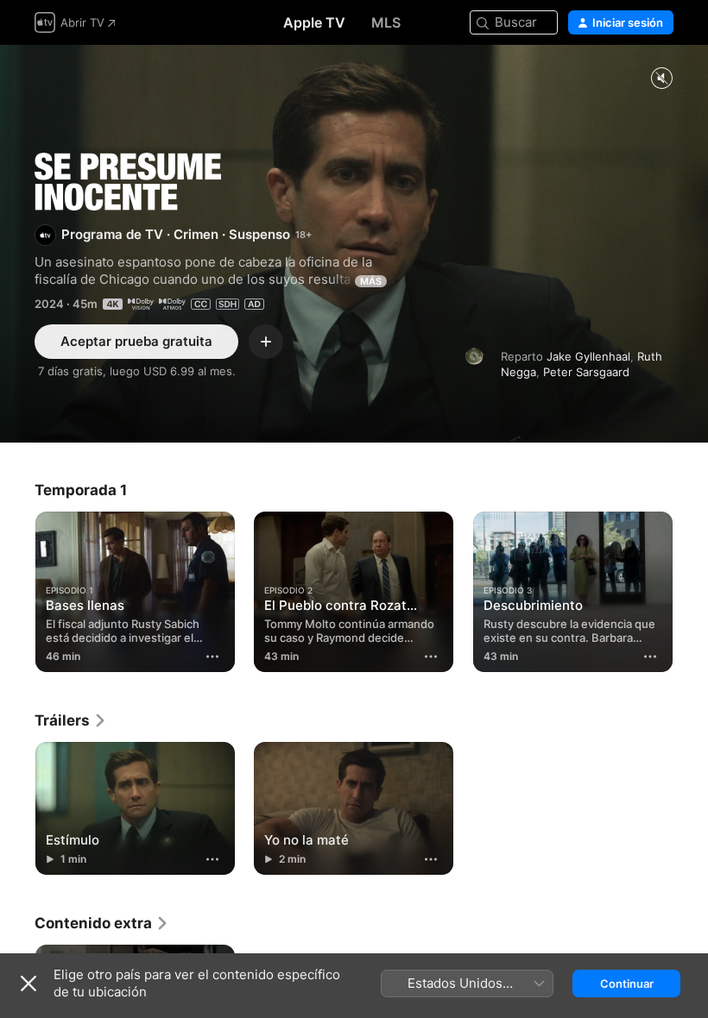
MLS (386, 22)
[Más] (212, 656)
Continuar (627, 983)
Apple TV (314, 22)
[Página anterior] (17, 588)
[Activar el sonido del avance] (661, 79)
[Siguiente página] (691, 588)
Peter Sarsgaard (586, 372)
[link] (71, 720)
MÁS (371, 281)
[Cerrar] (28, 983)
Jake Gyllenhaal (588, 356)
